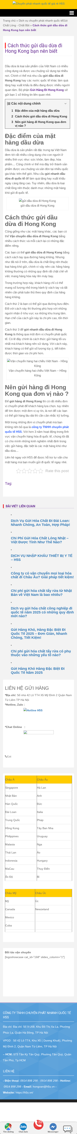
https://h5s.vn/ (24, 1092)
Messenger (53, 1132)
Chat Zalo (23, 1132)
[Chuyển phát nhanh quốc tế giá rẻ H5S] (39, 3)
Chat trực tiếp (68, 1128)
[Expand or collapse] (65, 103)
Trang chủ (9, 20)
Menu (38, 13)
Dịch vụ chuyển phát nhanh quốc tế (41, 20)
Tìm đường (8, 1132)
